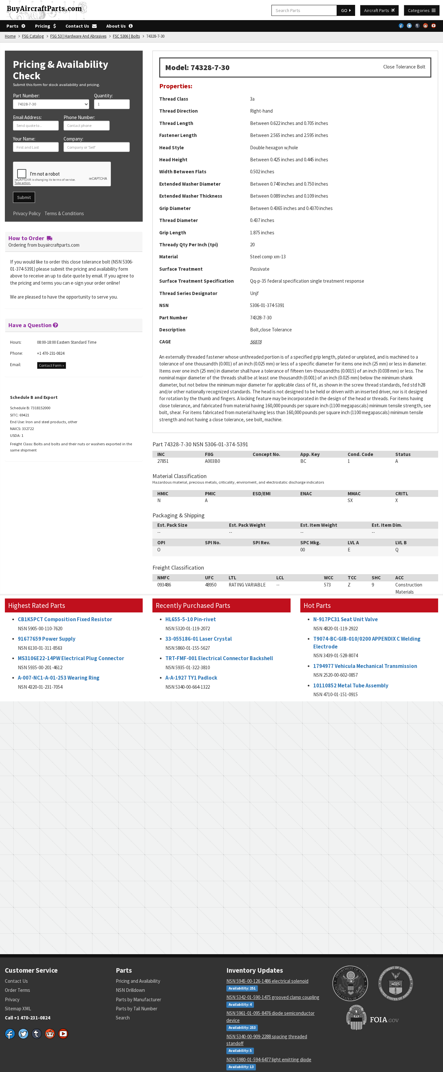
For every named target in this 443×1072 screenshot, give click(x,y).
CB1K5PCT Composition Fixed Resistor (65, 619)
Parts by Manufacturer (138, 999)
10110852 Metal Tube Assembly (351, 685)
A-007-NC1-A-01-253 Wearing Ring (59, 677)
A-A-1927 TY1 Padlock (191, 677)
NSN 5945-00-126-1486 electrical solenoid (267, 981)
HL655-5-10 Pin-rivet (190, 619)
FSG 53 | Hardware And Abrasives (78, 36)
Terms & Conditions (64, 213)
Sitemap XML (18, 1008)
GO (345, 10)
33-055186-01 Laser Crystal (198, 638)
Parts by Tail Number (136, 1008)
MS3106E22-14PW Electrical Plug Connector (71, 658)
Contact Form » (51, 365)
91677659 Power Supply (47, 638)
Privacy (12, 999)
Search (123, 1018)
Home (10, 36)
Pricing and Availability (138, 981)
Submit (24, 197)
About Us (117, 26)
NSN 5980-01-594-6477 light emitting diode (268, 1059)
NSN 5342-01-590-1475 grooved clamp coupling (272, 997)
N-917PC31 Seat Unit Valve (345, 619)
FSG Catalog (33, 36)
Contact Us (79, 26)
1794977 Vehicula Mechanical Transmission (365, 666)
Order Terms (17, 990)
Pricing (44, 26)
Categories (420, 10)
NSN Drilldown (130, 990)
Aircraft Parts (377, 10)
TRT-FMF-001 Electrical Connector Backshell (219, 658)
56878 (255, 342)
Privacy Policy (27, 213)
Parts (13, 26)
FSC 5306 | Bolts (126, 36)
